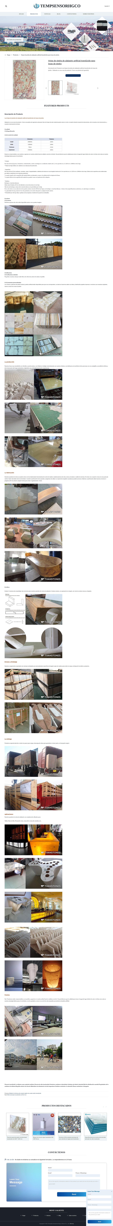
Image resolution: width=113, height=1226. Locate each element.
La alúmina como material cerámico (25, 1084)
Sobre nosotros (88, 14)
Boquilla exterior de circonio (23, 1086)
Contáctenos (71, 14)
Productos (34, 14)
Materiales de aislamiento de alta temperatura (43, 1086)
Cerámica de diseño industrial (75, 1084)
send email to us (74, 75)
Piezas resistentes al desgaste (81, 1086)
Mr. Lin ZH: (10, 1159)
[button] (6, 6)
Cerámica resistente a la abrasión (63, 1086)
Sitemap (72, 1223)
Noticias (47, 14)
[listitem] (56, 87)
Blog (58, 14)
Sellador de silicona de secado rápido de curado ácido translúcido (25, 1093)
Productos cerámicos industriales (58, 1084)
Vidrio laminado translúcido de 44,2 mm (16, 1094)
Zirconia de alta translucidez (42, 1084)
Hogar (21, 14)
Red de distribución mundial (91, 1084)
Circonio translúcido (10, 1084)
